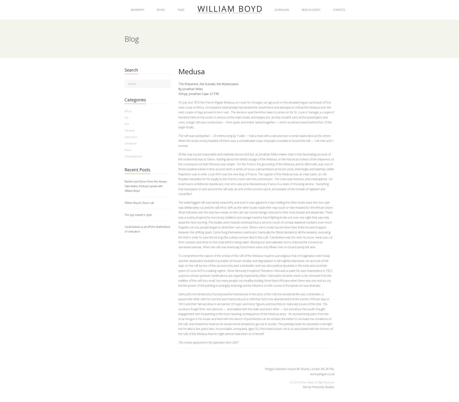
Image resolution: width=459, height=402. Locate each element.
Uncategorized (133, 156)
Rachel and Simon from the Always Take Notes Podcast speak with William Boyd (146, 186)
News (128, 150)
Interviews (131, 137)
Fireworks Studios (323, 387)
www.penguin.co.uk (322, 374)
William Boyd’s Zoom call (139, 202)
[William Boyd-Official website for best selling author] (229, 10)
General (129, 130)
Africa (128, 111)
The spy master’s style (138, 215)
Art (126, 117)
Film (127, 124)
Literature (131, 143)
